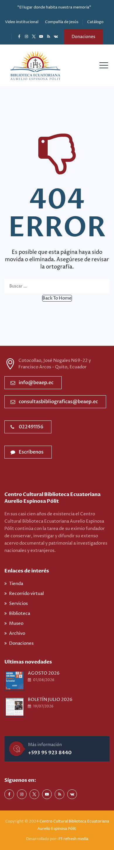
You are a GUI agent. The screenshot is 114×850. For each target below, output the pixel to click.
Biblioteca (19, 613)
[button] (57, 298)
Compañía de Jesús (61, 22)
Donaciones (83, 37)
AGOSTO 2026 (44, 673)
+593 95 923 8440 (50, 752)
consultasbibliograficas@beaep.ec (58, 402)
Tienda (16, 584)
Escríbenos (31, 452)
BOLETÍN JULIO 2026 (50, 700)
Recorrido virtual (26, 594)
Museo (16, 623)
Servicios (18, 604)
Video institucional (21, 22)
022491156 (31, 427)
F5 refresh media (73, 839)
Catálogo (95, 22)
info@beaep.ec (36, 382)
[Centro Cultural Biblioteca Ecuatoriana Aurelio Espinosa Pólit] (35, 65)
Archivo (17, 633)
